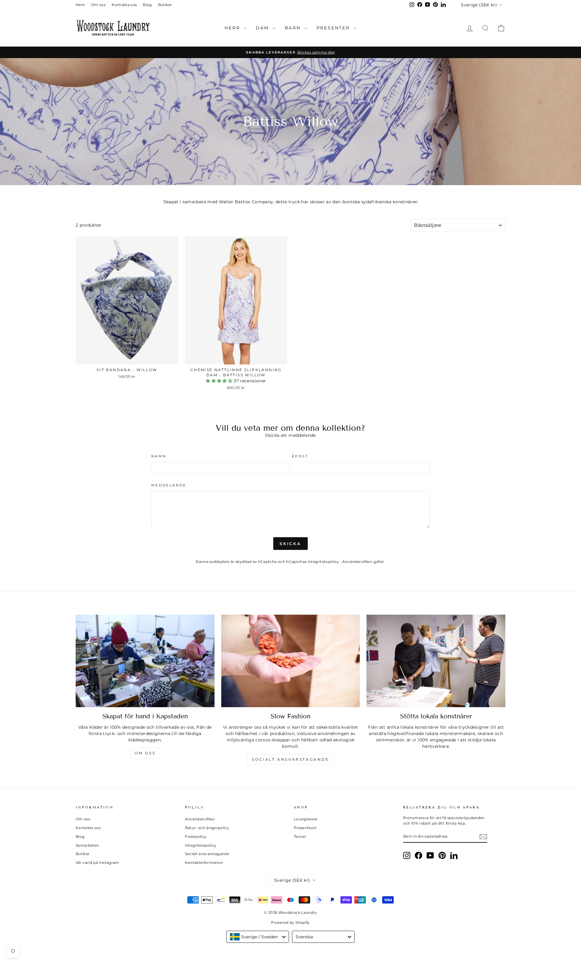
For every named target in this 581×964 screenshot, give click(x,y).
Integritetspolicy (201, 845)
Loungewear (306, 819)
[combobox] (257, 937)
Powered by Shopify (290, 922)
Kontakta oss (124, 4)
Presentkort (305, 827)
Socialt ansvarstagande (290, 759)
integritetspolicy (324, 561)
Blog (147, 4)
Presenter (334, 28)
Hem (80, 4)
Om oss (98, 4)
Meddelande (168, 485)
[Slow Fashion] (290, 661)
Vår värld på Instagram (97, 862)
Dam (263, 28)
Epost (300, 456)
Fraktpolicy (196, 836)
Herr (233, 28)
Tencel (300, 836)
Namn (158, 456)
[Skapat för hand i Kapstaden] (145, 661)
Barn (294, 28)
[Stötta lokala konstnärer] (435, 661)
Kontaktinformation (204, 862)
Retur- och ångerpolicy (207, 827)
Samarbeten (87, 845)
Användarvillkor (358, 561)
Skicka (290, 543)
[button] (220, 381)
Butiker (165, 4)
